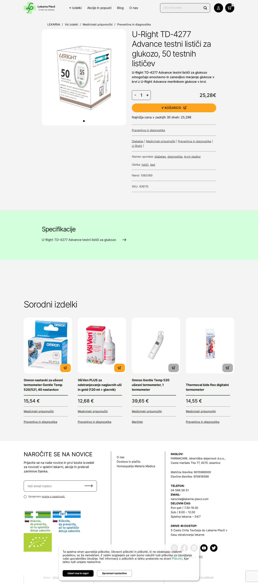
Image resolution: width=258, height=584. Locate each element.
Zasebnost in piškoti (199, 577)
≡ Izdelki (75, 8)
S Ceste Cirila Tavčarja (186, 530)
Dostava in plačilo (129, 461)
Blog (120, 8)
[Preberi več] (48, 345)
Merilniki (137, 422)
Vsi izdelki (71, 24)
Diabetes (137, 141)
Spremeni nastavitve (114, 573)
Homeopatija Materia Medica (136, 466)
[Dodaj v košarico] (65, 368)
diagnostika (175, 156)
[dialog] (129, 562)
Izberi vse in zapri (78, 573)
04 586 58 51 (180, 490)
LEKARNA (53, 24)
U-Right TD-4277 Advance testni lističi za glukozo (79, 240)
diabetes (160, 156)
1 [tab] (84, 121)
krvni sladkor (192, 156)
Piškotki (177, 558)
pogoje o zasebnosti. (53, 496)
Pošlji (89, 485)
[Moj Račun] (218, 7)
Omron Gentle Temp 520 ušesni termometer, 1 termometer (150, 384)
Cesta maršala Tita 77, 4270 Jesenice (195, 463)
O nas (133, 8)
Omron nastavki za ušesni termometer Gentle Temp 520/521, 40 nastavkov (43, 384)
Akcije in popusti (99, 8)
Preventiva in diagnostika (134, 24)
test (152, 164)
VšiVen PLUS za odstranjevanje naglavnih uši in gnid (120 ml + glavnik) (100, 384)
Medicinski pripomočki (98, 24)
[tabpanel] (84, 77)
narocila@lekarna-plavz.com (190, 499)
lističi (145, 164)
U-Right (137, 146)
